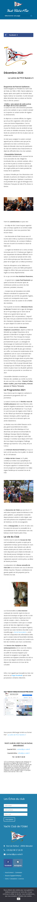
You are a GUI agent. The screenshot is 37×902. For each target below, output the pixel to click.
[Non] (35, 895)
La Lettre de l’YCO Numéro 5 (17, 735)
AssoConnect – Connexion (13, 872)
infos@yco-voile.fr (24, 753)
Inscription (9, 819)
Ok (18, 899)
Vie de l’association (20, 632)
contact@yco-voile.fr (23, 749)
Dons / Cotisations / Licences (14, 879)
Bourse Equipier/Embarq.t (13, 876)
